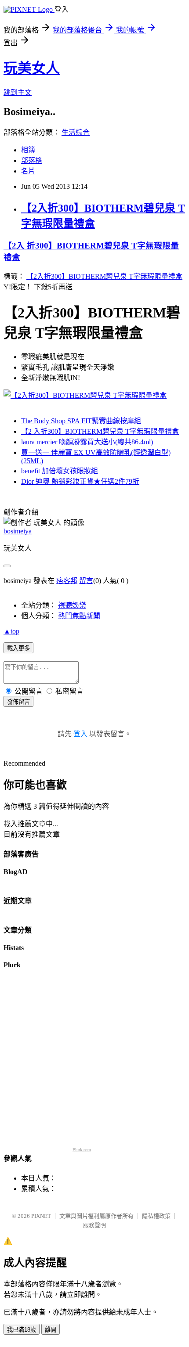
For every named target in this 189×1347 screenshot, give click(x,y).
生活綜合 (76, 132)
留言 (86, 580)
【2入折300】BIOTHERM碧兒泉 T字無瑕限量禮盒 (104, 276)
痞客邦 (66, 580)
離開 (50, 1329)
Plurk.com (82, 1149)
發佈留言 (18, 702)
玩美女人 (32, 68)
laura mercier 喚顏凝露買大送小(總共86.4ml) (87, 442)
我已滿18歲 (21, 1329)
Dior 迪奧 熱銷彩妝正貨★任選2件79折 (80, 481)
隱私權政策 (156, 1216)
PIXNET (41, 1216)
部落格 (31, 160)
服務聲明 (94, 1225)
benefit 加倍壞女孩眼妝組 (59, 471)
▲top (11, 631)
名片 (28, 171)
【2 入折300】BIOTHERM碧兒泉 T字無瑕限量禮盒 (100, 431)
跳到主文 (18, 92)
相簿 (28, 150)
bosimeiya (18, 531)
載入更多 (18, 648)
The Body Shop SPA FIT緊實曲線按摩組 (81, 421)
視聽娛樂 (72, 605)
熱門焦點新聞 (79, 615)
